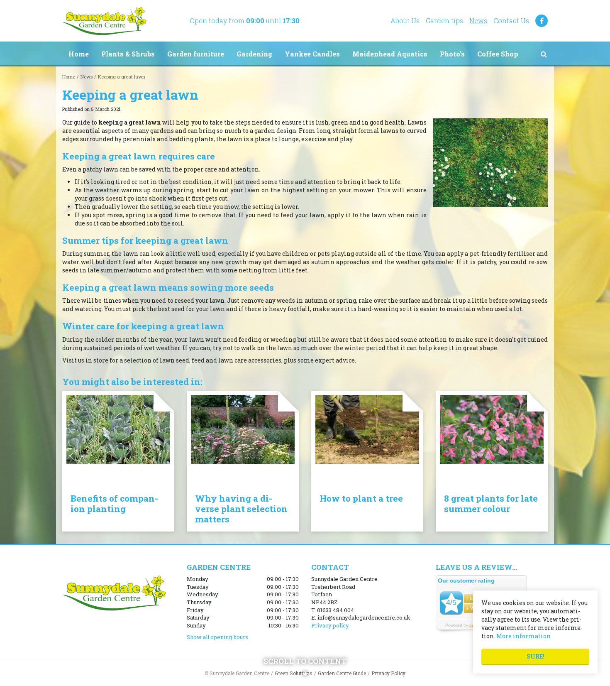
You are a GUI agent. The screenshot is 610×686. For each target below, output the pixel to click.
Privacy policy (330, 625)
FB (541, 21)
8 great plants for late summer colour (491, 503)
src (543, 54)
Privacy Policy (388, 673)
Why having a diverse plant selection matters (241, 508)
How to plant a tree (361, 498)
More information (523, 636)
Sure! (535, 656)
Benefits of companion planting (114, 503)
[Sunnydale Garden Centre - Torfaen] (104, 20)
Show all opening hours (217, 637)
